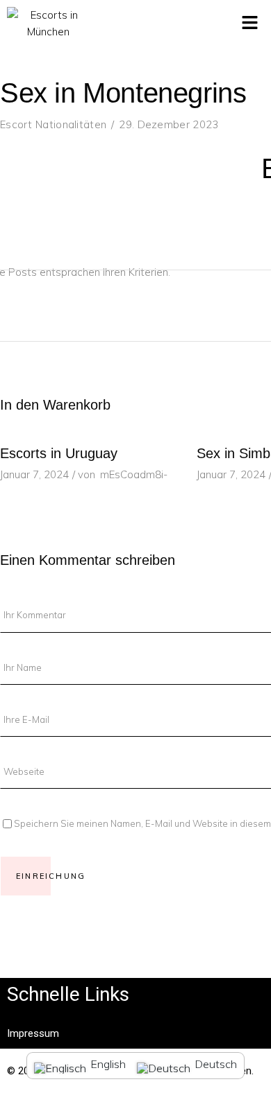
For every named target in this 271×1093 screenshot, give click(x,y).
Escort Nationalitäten (53, 124)
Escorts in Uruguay (58, 453)
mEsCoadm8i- (133, 474)
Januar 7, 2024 (34, 474)
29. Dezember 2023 (168, 124)
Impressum (33, 1033)
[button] (250, 23)
